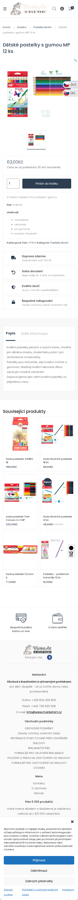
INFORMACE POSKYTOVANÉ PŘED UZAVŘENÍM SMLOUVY (39, 740)
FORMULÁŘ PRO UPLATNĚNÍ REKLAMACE (39, 753)
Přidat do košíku (47, 184)
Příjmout (39, 860)
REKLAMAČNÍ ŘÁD (39, 748)
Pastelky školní (42, 27)
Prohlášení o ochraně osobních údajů (40, 892)
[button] (72, 822)
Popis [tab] (10, 333)
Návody (39, 793)
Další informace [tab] (34, 333)
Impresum (68, 889)
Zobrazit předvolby (39, 881)
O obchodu (39, 788)
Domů (6, 27)
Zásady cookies (8, 892)
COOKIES (39, 768)
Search (54, 9)
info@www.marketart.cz (44, 712)
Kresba (21, 27)
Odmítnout (39, 871)
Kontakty (39, 783)
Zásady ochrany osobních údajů (39, 733)
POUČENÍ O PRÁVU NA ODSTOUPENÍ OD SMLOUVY (39, 758)
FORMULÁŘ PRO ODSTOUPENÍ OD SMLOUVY (39, 763)
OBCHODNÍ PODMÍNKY (39, 728)
